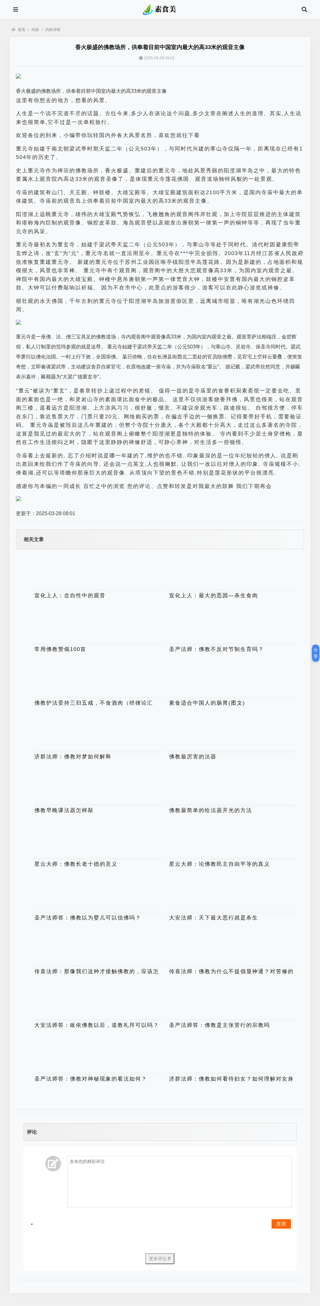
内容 (35, 29)
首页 (21, 29)
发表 (281, 1223)
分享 (315, 653)
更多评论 (158, 1258)
